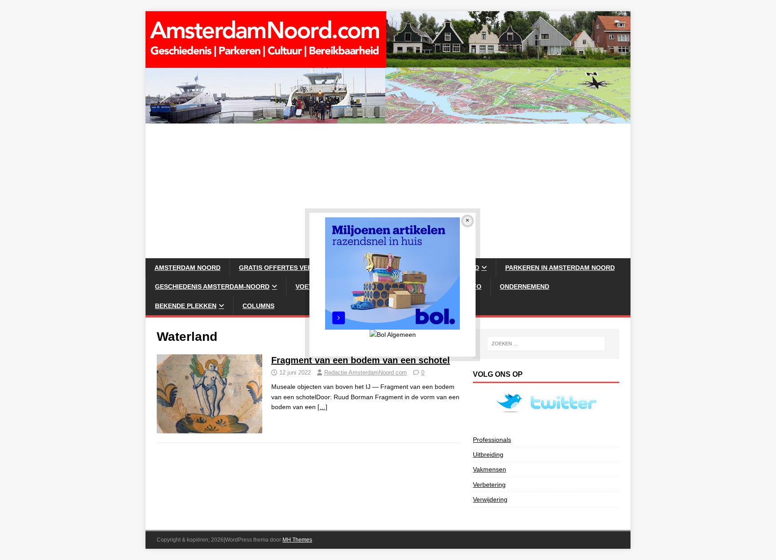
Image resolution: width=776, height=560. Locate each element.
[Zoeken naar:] (546, 343)
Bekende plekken (185, 305)
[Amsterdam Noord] (388, 118)
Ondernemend (524, 286)
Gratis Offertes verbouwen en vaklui (307, 267)
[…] (322, 406)
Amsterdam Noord (187, 267)
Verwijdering (490, 499)
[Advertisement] (388, 191)
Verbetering (489, 484)
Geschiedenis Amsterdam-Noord (212, 286)
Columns (258, 305)
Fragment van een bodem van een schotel (360, 360)
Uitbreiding (488, 454)
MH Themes (297, 540)
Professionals (492, 439)
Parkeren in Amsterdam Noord (560, 267)
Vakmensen (489, 469)
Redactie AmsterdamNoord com (365, 372)
